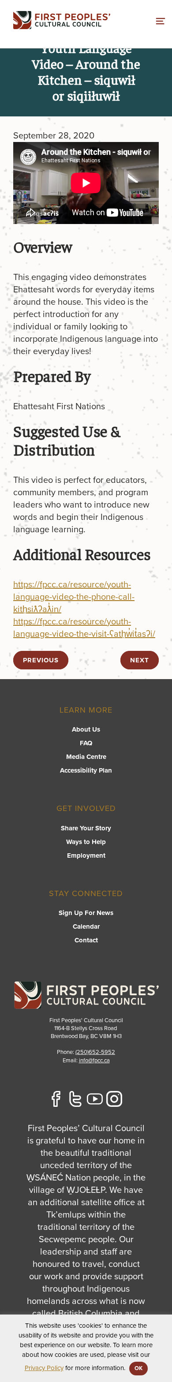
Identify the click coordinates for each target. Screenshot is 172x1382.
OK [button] (138, 1368)
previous (41, 660)
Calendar (86, 926)
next (139, 660)
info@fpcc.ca (94, 1060)
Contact (86, 940)
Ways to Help (86, 842)
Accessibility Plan (86, 770)
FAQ (86, 743)
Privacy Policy (44, 1368)
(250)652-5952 (95, 1052)
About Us (86, 729)
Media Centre (86, 757)
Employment (86, 855)
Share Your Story (86, 828)
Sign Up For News (86, 913)
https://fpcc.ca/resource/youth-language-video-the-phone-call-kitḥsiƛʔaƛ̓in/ (74, 597)
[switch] (160, 20)
